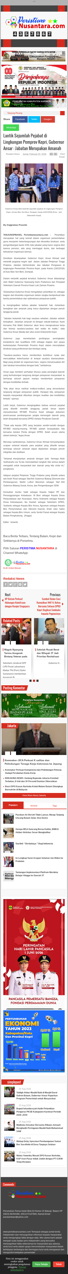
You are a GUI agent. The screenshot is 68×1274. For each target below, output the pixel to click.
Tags (54, 806)
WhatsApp (11, 127)
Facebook (20, 119)
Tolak (59, 1264)
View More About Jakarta (34, 795)
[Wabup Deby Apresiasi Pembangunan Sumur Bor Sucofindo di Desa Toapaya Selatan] (9, 1142)
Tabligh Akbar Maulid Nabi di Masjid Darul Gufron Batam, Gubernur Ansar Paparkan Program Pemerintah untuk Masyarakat (37, 1095)
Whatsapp (25, 584)
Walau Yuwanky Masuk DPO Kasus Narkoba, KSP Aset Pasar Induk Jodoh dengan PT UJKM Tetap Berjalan (39, 1158)
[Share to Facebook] (18, 634)
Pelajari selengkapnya (18, 1268)
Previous (3, 631)
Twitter (34, 119)
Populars (13, 805)
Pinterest (20, 584)
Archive (33, 806)
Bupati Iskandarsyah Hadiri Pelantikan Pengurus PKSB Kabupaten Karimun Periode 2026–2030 (38, 1111)
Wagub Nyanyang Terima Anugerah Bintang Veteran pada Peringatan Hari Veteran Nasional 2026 (17, 656)
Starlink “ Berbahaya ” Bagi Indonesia (34, 843)
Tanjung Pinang (14, 113)
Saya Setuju (41, 1264)
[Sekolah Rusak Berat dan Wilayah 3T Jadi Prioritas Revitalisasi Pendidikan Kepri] (49, 631)
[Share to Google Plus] (27, 634)
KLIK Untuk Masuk (12, 568)
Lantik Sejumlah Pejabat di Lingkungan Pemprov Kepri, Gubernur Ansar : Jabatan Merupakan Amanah (33, 141)
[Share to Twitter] (23, 634)
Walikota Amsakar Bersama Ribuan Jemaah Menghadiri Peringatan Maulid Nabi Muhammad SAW (39, 1128)
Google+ (48, 119)
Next (62, 631)
